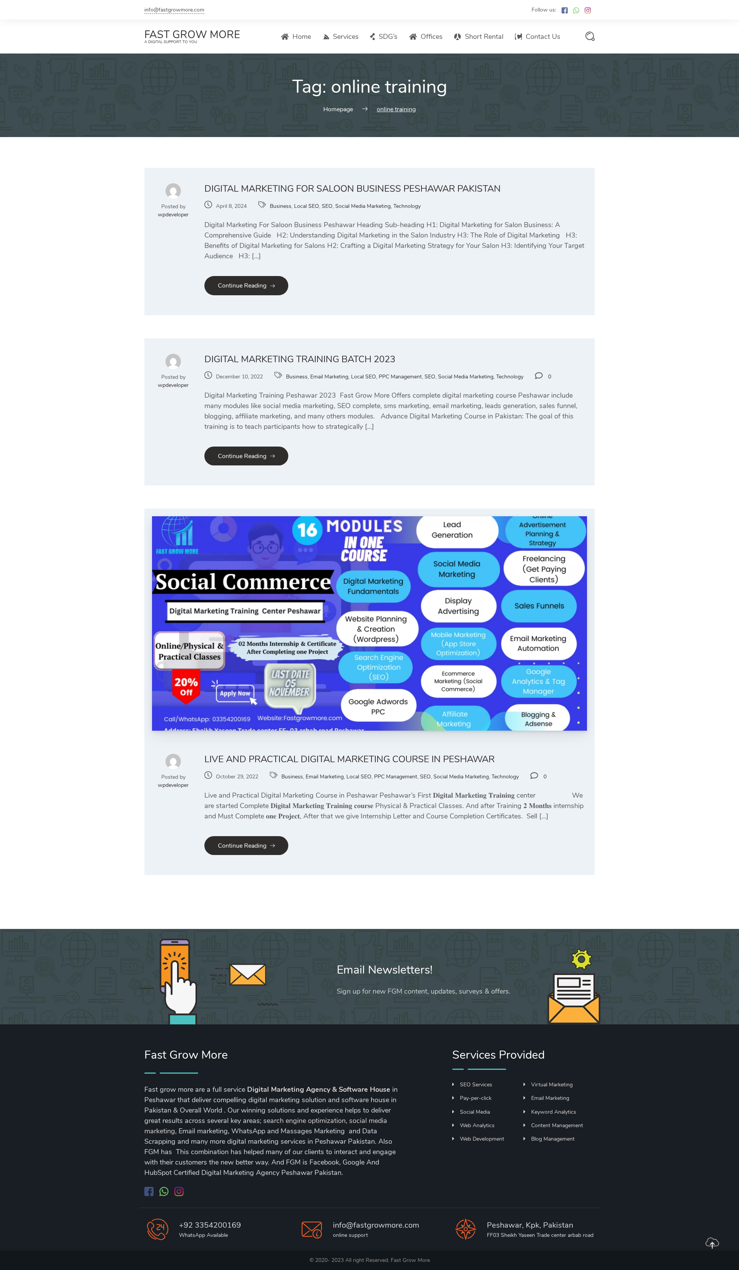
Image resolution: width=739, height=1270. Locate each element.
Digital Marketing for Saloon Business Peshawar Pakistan (352, 188)
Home (302, 36)
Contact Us (543, 36)
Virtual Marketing (552, 1084)
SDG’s (388, 36)
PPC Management (400, 376)
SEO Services (476, 1084)
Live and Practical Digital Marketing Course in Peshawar (349, 759)
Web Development (482, 1139)
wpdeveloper (173, 214)
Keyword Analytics (553, 1112)
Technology (407, 206)
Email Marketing (329, 376)
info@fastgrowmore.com (174, 9)
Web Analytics (477, 1125)
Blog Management (553, 1139)
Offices (432, 36)
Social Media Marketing (363, 206)
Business (280, 206)
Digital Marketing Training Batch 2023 (299, 359)
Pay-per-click (476, 1098)
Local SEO (306, 206)
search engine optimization (304, 1120)
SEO (327, 206)
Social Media (475, 1112)
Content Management (557, 1125)
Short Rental (484, 36)
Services (346, 36)
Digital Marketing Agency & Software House (318, 1089)
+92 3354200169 (210, 1225)
